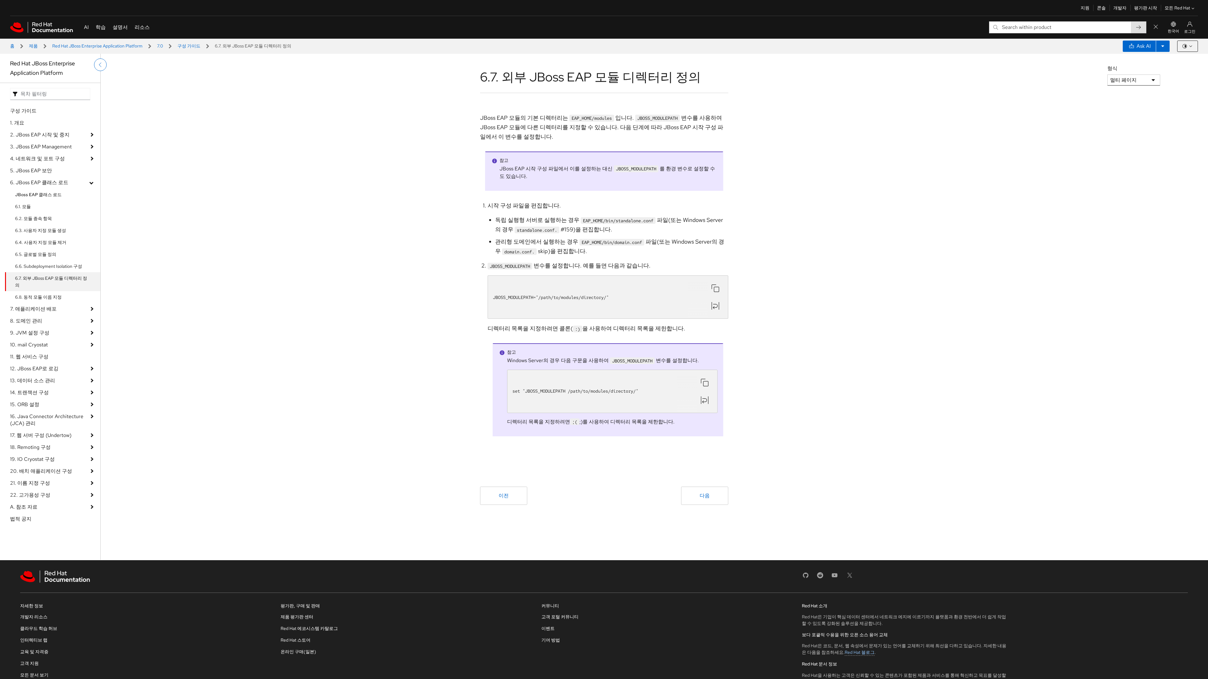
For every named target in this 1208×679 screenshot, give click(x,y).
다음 (705, 495)
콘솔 (1101, 8)
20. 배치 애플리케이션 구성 (41, 471)
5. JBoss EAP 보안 (31, 170)
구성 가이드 (188, 46)
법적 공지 (20, 519)
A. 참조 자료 (23, 507)
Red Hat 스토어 (295, 640)
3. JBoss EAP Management (41, 146)
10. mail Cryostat (29, 344)
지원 (1085, 8)
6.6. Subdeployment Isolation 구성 (48, 266)
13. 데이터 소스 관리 (32, 380)
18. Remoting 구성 (30, 447)
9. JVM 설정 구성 (29, 332)
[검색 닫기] (1155, 27)
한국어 (1173, 31)
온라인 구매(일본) (298, 651)
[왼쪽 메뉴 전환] (100, 64)
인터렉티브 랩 (34, 640)
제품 (33, 46)
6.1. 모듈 (23, 206)
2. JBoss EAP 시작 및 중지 (40, 134)
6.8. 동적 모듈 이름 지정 (38, 297)
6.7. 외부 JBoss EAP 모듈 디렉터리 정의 (51, 281)
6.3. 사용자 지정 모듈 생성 (40, 230)
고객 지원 (29, 663)
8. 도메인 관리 (26, 320)
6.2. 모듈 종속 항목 (33, 218)
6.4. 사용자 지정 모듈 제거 (40, 242)
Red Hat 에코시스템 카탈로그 (309, 628)
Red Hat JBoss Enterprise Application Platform (97, 46)
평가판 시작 (1145, 8)
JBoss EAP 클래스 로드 (38, 194)
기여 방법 (550, 640)
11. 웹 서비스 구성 (29, 356)
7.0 (160, 46)
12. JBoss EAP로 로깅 (34, 368)
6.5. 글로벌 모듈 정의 (35, 254)
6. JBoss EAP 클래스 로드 (39, 182)
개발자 (1120, 8)
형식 (1112, 68)
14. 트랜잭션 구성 (29, 392)
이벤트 (548, 628)
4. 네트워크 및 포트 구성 (37, 158)
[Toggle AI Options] (1163, 46)
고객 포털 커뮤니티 (560, 617)
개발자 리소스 (34, 617)
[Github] (805, 577)
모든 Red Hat (1177, 8)
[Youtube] (834, 577)
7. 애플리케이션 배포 (33, 309)
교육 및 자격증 (34, 651)
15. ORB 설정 (24, 404)
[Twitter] (849, 577)
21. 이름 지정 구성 (30, 483)
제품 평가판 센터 (297, 617)
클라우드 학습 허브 (38, 628)
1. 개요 (17, 122)
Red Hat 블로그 (860, 652)
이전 (504, 495)
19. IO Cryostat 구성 (32, 459)
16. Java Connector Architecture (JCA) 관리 (46, 420)
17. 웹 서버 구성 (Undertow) (40, 435)
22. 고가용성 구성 (30, 495)
